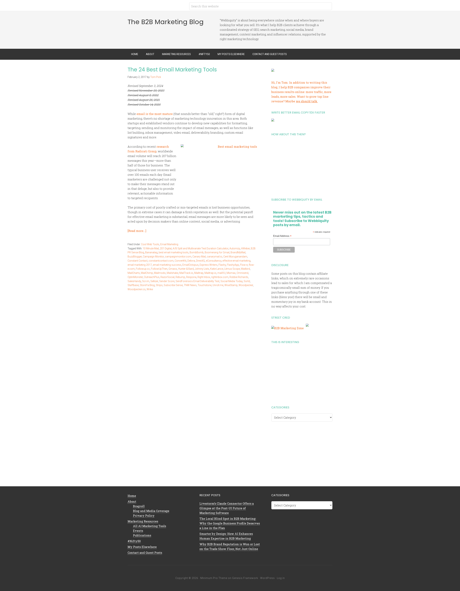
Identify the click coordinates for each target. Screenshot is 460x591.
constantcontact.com (161, 260)
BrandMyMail (238, 252)
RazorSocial (167, 277)
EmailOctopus (190, 264)
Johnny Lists (202, 268)
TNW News (190, 285)
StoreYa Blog (147, 285)
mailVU (221, 272)
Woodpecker (246, 285)
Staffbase (133, 285)
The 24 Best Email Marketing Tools (172, 69)
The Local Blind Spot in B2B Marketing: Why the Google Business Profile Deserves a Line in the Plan (229, 523)
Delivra (191, 260)
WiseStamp (231, 285)
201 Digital (166, 248)
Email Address (282, 236)
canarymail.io (214, 256)
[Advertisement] (301, 165)
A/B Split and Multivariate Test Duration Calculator (200, 248)
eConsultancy (213, 260)
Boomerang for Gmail (217, 252)
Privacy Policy (144, 515)
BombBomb (197, 252)
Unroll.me (218, 285)
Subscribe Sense (173, 285)
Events (138, 531)
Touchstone (204, 285)
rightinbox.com (219, 277)
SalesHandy (134, 281)
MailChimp (147, 272)
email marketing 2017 (140, 264)
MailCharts (134, 272)
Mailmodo (160, 272)
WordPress (267, 578)
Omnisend (242, 272)
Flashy (222, 264)
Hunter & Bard (186, 268)
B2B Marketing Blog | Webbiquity (156, 5)
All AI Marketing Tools (149, 526)
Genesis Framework (245, 578)
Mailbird (245, 268)
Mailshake (172, 272)
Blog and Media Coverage (151, 511)
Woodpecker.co (137, 289)
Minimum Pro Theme (213, 578)
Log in (281, 578)
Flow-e (244, 264)
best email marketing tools (173, 252)
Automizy (234, 248)
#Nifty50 (134, 541)
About (132, 501)
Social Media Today (231, 281)
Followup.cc (143, 268)
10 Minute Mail (151, 248)
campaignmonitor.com (178, 256)
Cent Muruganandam (235, 256)
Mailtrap (198, 272)
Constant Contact (138, 260)
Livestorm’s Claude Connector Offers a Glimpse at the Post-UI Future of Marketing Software (226, 508)
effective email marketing (236, 260)
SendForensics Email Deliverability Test (197, 281)
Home (132, 496)
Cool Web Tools (150, 244)
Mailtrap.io (210, 272)
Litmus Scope (232, 268)
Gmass (173, 268)
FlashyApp (233, 264)
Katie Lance (216, 268)
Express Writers (208, 264)
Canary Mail (199, 256)
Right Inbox (203, 277)
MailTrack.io (186, 272)
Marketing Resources (143, 521)
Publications (142, 535)
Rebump (180, 277)
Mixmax (231, 272)
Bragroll (139, 506)
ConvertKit (180, 260)
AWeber (245, 248)
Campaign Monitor (153, 256)
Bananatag (151, 252)
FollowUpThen (159, 268)
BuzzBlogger (135, 256)
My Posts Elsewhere (142, 547)
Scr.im (145, 281)
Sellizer (154, 281)
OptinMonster (135, 277)
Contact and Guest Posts (145, 552)
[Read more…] (137, 231)
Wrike (150, 289)
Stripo (159, 285)
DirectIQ (200, 260)
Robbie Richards (238, 277)
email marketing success (167, 264)
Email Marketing (169, 244)
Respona (191, 277)
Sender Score (166, 281)
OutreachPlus (151, 277)
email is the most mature (155, 114)
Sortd (247, 281)
